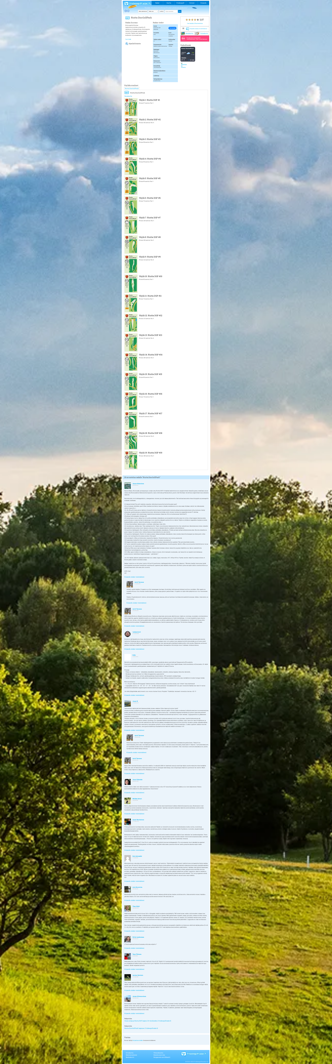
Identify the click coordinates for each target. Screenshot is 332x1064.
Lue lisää (128, 39)
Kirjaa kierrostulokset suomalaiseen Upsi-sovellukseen (197, 38)
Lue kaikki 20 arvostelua (195, 23)
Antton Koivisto (138, 975)
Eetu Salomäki (137, 856)
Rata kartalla (172, 28)
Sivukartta (129, 1053)
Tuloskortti (204, 33)
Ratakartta (189, 33)
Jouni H (135, 701)
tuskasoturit (137, 632)
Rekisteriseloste (131, 1055)
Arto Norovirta (137, 887)
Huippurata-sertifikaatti (161, 1057)
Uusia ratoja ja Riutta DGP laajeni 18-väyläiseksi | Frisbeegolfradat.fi (147, 1021)
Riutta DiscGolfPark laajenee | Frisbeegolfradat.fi (141, 1028)
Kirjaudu (203, 3)
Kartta (169, 3)
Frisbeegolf (180, 3)
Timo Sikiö (136, 906)
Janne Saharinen (138, 483)
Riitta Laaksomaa (138, 937)
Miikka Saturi (137, 798)
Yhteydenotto (158, 1053)
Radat (157, 3)
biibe (134, 655)
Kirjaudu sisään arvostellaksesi (198, 28)
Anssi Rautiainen (138, 820)
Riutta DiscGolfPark (132, 88)
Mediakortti (130, 1057)
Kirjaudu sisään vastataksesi (134, 577)
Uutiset (191, 3)
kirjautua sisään (138, 1040)
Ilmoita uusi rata (159, 1055)
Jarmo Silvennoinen (139, 996)
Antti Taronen (139, 582)
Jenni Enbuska (137, 779)
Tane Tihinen (137, 954)
